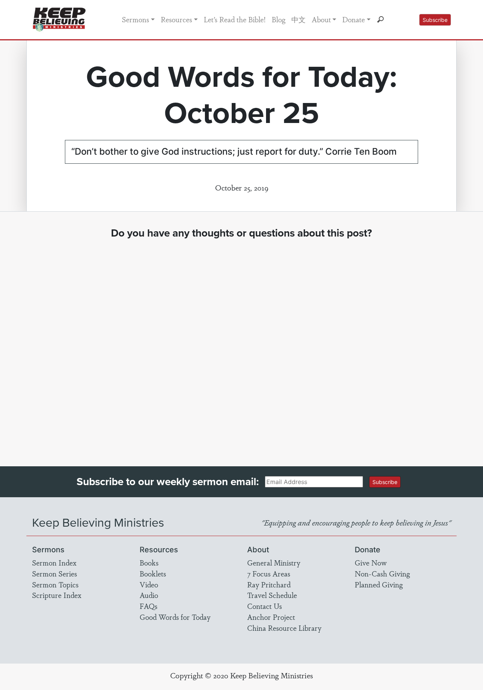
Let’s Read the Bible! (235, 19)
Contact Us (264, 606)
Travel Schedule (272, 595)
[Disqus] (242, 345)
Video (149, 584)
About (321, 19)
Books (149, 562)
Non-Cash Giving (382, 573)
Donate (353, 19)
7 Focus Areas (268, 573)
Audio (149, 595)
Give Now (371, 562)
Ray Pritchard (269, 584)
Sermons (135, 19)
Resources (176, 19)
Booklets (153, 573)
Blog (278, 19)
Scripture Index (57, 595)
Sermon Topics (55, 584)
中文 (298, 19)
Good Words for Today (175, 617)
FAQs (148, 606)
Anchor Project (271, 617)
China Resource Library (284, 627)
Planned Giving (379, 584)
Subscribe (435, 20)
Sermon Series (54, 573)
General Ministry (273, 562)
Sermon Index (54, 562)
